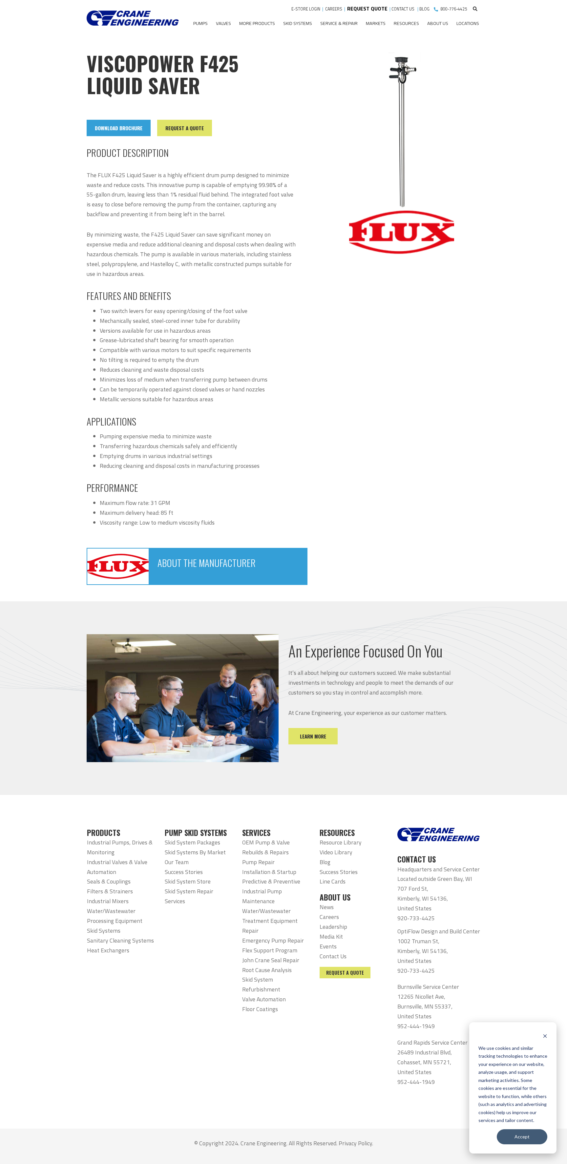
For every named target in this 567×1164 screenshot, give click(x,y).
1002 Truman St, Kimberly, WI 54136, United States (422, 951)
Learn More (313, 736)
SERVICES (256, 832)
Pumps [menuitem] (200, 23)
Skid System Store (188, 881)
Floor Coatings (260, 1009)
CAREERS (333, 9)
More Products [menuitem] (257, 23)
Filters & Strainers (110, 891)
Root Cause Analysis (267, 970)
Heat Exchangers (108, 950)
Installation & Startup (269, 871)
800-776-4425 (454, 9)
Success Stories (184, 871)
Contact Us (333, 956)
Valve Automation (264, 999)
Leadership (333, 926)
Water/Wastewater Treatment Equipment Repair (270, 920)
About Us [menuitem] (437, 23)
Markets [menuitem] (376, 23)
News (327, 907)
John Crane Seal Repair (270, 960)
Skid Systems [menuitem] (297, 23)
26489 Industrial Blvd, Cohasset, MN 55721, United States (424, 1062)
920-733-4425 (416, 918)
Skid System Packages (192, 842)
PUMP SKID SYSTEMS (196, 832)
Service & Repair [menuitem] (339, 23)
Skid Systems (103, 930)
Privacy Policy (355, 1143)
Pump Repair (258, 862)
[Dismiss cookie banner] (545, 1035)
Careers (329, 916)
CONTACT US (403, 9)
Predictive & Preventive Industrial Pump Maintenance (271, 891)
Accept (522, 1136)
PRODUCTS (103, 832)
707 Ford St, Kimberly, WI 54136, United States (422, 898)
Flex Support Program (269, 950)
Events (328, 946)
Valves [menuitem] (223, 23)
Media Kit (331, 936)
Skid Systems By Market (195, 852)
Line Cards (333, 881)
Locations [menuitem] (467, 23)
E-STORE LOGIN (305, 9)
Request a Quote (345, 972)
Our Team (177, 862)
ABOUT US (335, 897)
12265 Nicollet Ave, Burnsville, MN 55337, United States (424, 1006)
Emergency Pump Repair (273, 940)
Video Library (336, 852)
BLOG (424, 9)
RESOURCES (337, 832)
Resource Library (341, 842)
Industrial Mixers (108, 901)
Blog (325, 862)
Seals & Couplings (109, 881)
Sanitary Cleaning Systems (120, 940)
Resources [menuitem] (406, 23)
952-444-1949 (416, 1026)
